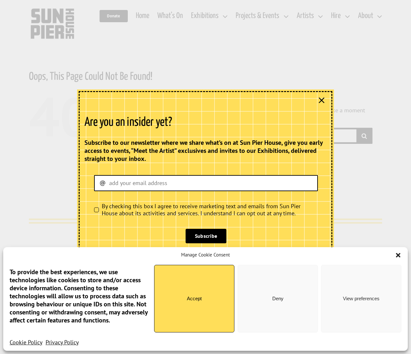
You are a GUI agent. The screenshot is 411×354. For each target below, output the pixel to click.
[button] (398, 255)
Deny (278, 298)
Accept (194, 298)
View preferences (361, 298)
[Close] (322, 100)
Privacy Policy (62, 342)
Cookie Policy (26, 342)
